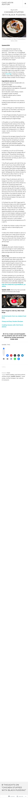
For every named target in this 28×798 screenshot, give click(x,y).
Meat (8, 373)
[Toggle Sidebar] (25, 3)
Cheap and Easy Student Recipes (12, 321)
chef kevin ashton (20, 374)
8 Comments (5, 380)
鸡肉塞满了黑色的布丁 (16, 376)
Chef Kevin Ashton (7, 3)
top (17, 378)
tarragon (13, 378)
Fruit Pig (8, 74)
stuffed (8, 378)
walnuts (21, 378)
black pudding (10, 374)
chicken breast (6, 376)
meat (23, 376)
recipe (3, 378)
